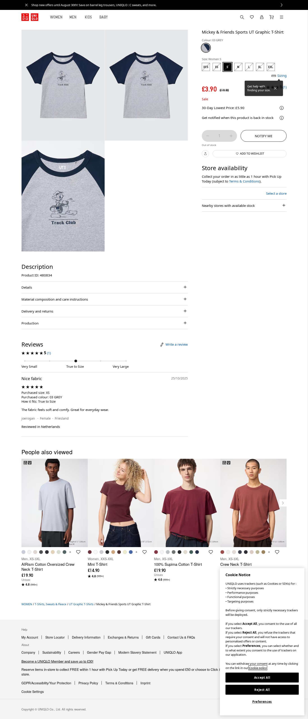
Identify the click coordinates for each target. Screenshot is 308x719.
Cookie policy (258, 668)
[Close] (275, 88)
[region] (262, 641)
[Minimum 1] (208, 136)
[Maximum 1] (231, 136)
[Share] (205, 153)
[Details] (282, 118)
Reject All (262, 690)
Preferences (262, 702)
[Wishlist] (252, 17)
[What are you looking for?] (242, 17)
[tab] (56, 17)
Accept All (262, 678)
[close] (26, 5)
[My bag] (272, 17)
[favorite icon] (78, 552)
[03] (206, 48)
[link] (159, 5)
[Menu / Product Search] (282, 17)
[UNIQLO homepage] (29, 17)
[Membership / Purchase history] (262, 17)
